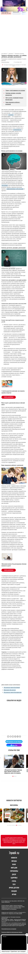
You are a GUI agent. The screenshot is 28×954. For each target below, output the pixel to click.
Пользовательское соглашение (8, 928)
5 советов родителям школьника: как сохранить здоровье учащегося (13, 392)
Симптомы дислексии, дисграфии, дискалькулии (13, 94)
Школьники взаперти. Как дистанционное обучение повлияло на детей (13, 565)
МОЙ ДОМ (14, 868)
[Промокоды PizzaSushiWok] (14, 815)
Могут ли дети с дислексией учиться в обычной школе (14, 99)
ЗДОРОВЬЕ (14, 878)
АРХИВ (14, 894)
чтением (10, 115)
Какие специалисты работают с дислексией (12, 103)
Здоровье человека (19, 53)
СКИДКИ (14, 891)
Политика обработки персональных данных (11, 932)
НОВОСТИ (14, 858)
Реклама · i (5, 936)
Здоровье (11, 53)
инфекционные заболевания (15, 189)
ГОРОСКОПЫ (14, 871)
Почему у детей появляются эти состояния (15, 90)
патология (5, 185)
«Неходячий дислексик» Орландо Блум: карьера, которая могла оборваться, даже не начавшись (13, 771)
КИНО (14, 864)
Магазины (14, 805)
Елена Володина (5, 62)
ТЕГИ (14, 884)
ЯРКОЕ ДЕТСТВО (14, 888)
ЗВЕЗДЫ (14, 861)
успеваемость (17, 129)
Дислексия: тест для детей (12, 687)
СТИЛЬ (14, 881)
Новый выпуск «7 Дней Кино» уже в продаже (14, 951)
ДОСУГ (14, 874)
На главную (4, 53)
